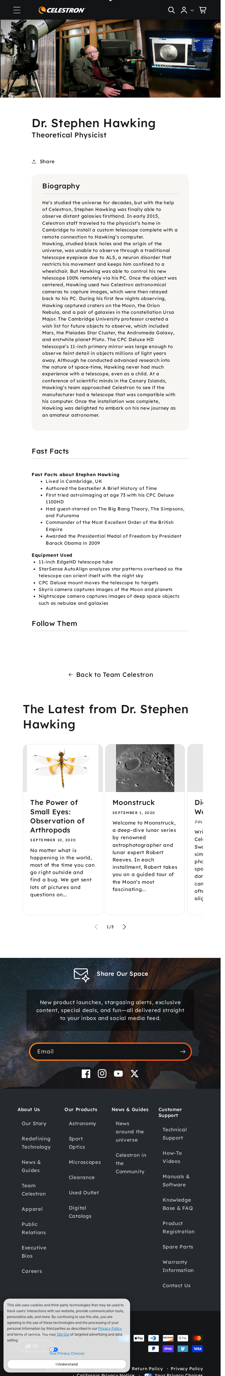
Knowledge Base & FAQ (178, 1204)
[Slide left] (96, 926)
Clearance (82, 1177)
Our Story (34, 1123)
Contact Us (176, 1285)
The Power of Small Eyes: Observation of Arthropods (57, 816)
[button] (16, 10)
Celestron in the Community (131, 1163)
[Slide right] (124, 926)
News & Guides (31, 1166)
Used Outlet (84, 1192)
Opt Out (63, 1334)
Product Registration (179, 1227)
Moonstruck (133, 802)
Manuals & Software (176, 1180)
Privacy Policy (110, 1328)
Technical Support (175, 1133)
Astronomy (82, 1123)
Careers (32, 1271)
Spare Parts (178, 1247)
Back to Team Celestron (115, 674)
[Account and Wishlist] (187, 10)
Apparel (32, 1209)
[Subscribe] (183, 1051)
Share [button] (47, 161)
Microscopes (85, 1162)
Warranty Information (178, 1266)
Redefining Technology (36, 1142)
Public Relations (34, 1228)
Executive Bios (34, 1251)
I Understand (67, 1364)
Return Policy (147, 1368)
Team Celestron (34, 1189)
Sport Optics (77, 1142)
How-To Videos (172, 1157)
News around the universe (130, 1131)
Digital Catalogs (80, 1212)
